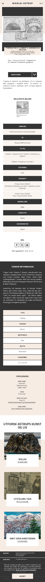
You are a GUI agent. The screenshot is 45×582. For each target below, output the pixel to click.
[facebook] (17, 245)
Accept (23, 576)
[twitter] (22, 245)
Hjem (9, 60)
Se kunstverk (22, 462)
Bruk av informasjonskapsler (26, 570)
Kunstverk (16, 74)
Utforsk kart (22, 541)
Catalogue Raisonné (18, 60)
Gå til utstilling (22, 502)
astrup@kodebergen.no (21, 559)
